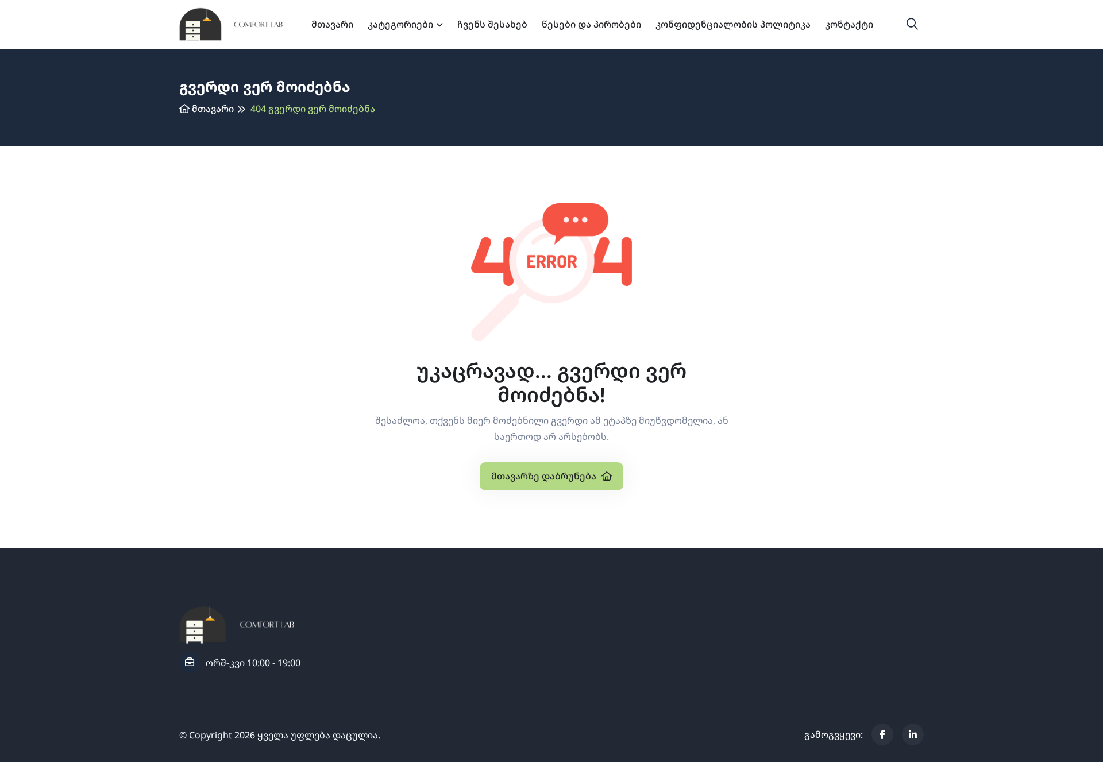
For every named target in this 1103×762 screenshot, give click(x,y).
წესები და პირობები (591, 24)
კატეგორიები (400, 24)
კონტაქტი (849, 24)
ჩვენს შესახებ (492, 24)
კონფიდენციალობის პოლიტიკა (733, 24)
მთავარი (332, 24)
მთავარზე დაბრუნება (545, 476)
